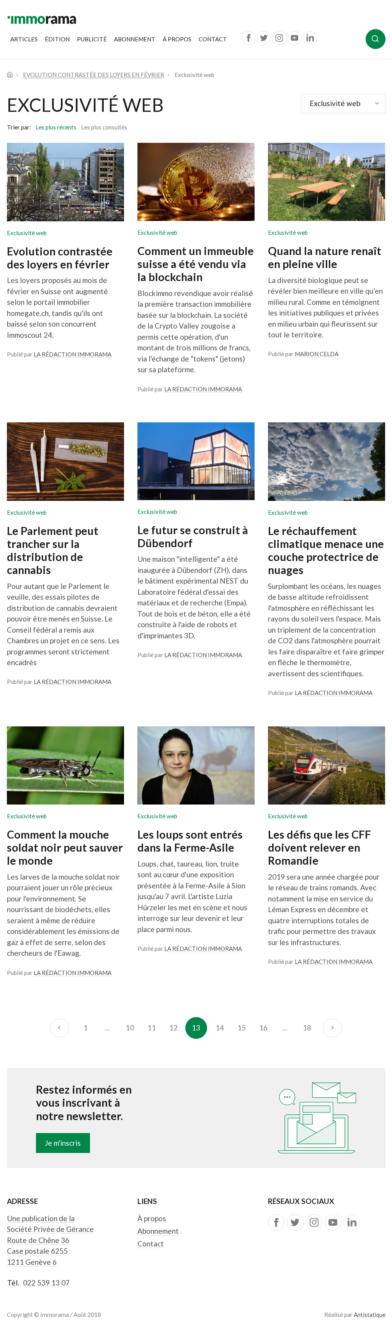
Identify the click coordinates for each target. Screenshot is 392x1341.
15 (241, 1027)
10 (130, 1027)
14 (220, 1027)
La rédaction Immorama (72, 354)
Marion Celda (316, 353)
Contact (213, 39)
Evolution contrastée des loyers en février (93, 74)
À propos (177, 39)
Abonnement (134, 39)
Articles (24, 39)
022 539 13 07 (46, 1282)
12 (173, 1027)
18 (307, 1027)
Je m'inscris (63, 1142)
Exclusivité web (27, 232)
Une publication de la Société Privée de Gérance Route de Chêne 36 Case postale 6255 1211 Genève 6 (50, 1240)
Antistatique (369, 1314)
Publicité (92, 39)
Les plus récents (56, 127)
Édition (57, 39)
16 (263, 1027)
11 (151, 1027)
